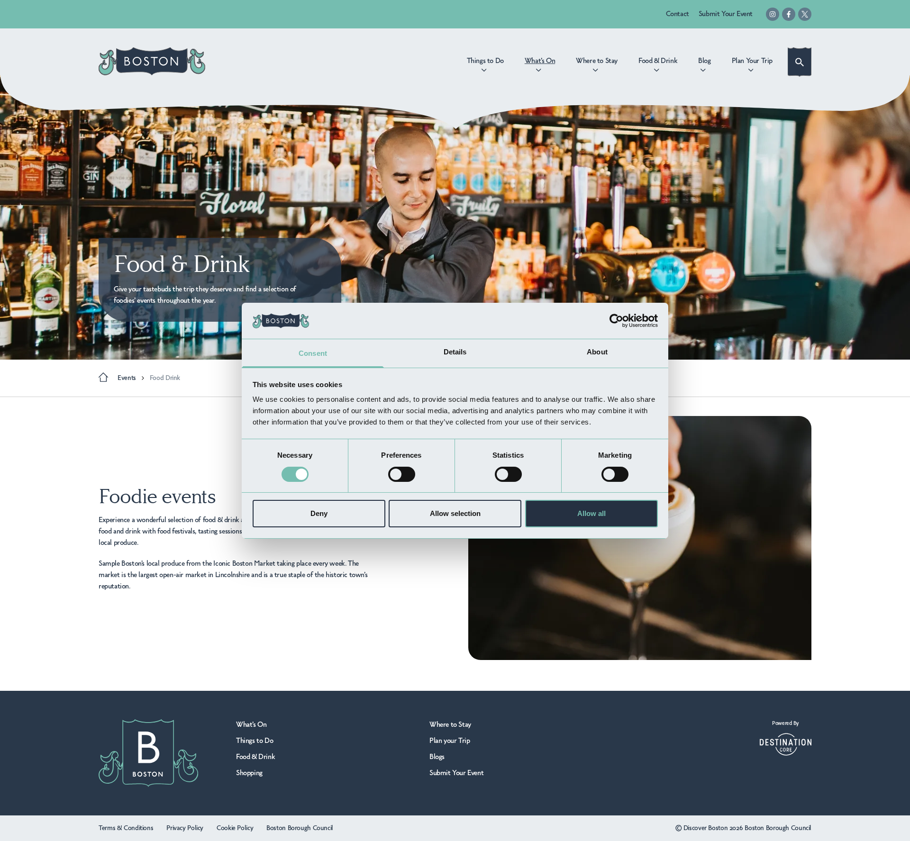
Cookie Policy (235, 828)
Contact (677, 14)
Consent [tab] (313, 353)
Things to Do (254, 741)
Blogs (437, 757)
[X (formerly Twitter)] (804, 14)
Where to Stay (450, 725)
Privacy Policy (184, 828)
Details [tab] (455, 352)
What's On (251, 725)
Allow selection (455, 513)
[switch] (401, 474)
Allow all (591, 513)
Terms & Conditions (126, 828)
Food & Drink (255, 757)
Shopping (249, 773)
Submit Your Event (726, 14)
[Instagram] (772, 14)
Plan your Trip (449, 741)
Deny (319, 513)
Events (127, 378)
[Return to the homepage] (152, 61)
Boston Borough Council (299, 828)
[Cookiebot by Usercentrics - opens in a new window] (616, 321)
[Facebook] (788, 14)
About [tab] (597, 352)
